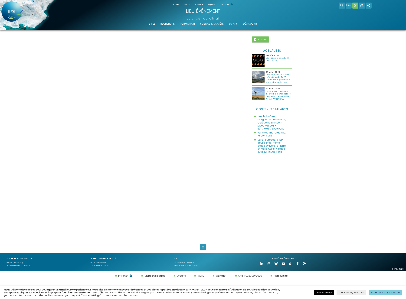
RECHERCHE (167, 24)
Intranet (225, 4)
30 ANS (233, 24)
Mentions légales (155, 275)
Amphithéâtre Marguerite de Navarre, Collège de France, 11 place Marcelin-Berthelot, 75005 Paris (272, 122)
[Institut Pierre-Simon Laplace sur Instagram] (269, 264)
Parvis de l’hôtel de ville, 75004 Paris (272, 134)
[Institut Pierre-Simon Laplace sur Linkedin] (261, 264)
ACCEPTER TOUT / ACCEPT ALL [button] (385, 292)
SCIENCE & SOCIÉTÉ (211, 24)
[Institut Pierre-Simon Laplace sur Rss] (304, 264)
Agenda (212, 4)
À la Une (199, 4)
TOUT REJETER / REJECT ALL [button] (351, 292)
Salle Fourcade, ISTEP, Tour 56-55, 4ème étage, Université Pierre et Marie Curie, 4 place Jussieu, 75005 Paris (272, 145)
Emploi (187, 4)
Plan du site (281, 275)
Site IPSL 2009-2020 (250, 275)
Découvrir (250, 24)
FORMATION (187, 24)
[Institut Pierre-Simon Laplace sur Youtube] (283, 264)
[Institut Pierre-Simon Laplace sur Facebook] (297, 264)
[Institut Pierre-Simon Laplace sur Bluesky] (276, 264)
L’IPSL (152, 24)
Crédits (181, 275)
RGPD (201, 275)
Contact (221, 275)
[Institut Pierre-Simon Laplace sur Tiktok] (290, 264)
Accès (176, 4)
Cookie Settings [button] (324, 292)
